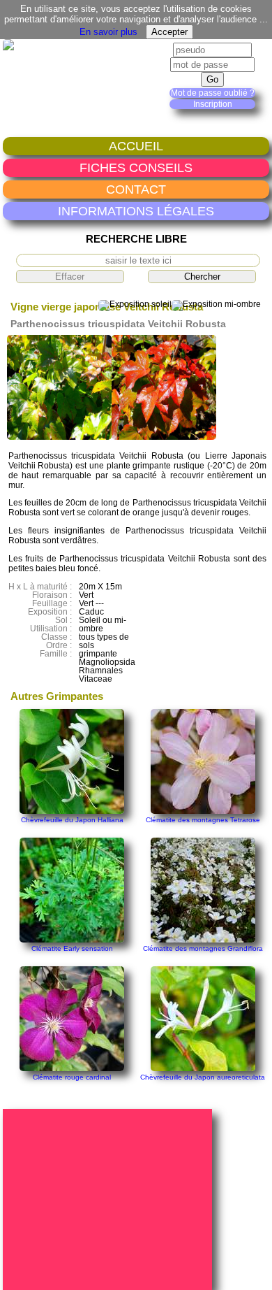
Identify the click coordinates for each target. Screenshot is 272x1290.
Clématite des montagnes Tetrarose (203, 820)
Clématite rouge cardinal (72, 1077)
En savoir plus (108, 32)
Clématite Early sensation (72, 948)
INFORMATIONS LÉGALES (136, 210)
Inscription (212, 104)
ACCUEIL (136, 145)
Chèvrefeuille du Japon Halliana (72, 820)
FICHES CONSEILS (136, 167)
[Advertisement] (109, 1198)
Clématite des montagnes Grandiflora (203, 948)
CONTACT (136, 189)
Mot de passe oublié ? (213, 93)
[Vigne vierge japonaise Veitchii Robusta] (59, 437)
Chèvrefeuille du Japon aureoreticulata (202, 1077)
